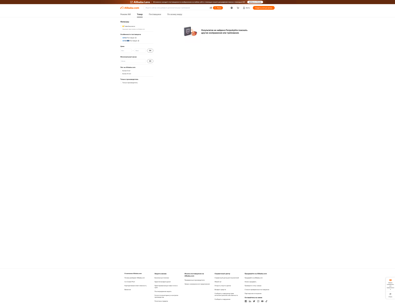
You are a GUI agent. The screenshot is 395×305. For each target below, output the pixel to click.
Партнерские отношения (253, 293)
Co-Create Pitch (129, 282)
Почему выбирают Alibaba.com (134, 278)
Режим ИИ (125, 14)
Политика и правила (161, 301)
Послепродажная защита (163, 291)
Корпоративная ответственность (135, 285)
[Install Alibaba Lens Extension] (197, 2)
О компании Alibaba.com (133, 273)
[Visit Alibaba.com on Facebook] (246, 301)
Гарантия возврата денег (163, 282)
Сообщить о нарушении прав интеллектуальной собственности (226, 294)
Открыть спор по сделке (223, 285)
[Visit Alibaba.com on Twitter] (254, 301)
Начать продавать (250, 282)
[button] (211, 8)
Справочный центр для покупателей (227, 278)
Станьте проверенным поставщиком (257, 289)
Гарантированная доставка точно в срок (166, 286)
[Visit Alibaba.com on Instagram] (258, 301)
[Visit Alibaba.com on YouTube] (262, 301)
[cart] (238, 8)
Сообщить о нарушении (222, 299)
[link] (390, 284)
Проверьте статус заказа (253, 285)
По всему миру (174, 14)
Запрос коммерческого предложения (197, 284)
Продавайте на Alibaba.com (254, 278)
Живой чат (218, 282)
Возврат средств (220, 289)
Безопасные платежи (162, 278)
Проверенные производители (195, 280)
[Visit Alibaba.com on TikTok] (266, 301)
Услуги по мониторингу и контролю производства (166, 296)
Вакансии (127, 289)
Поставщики (155, 14)
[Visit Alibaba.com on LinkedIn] (250, 301)
